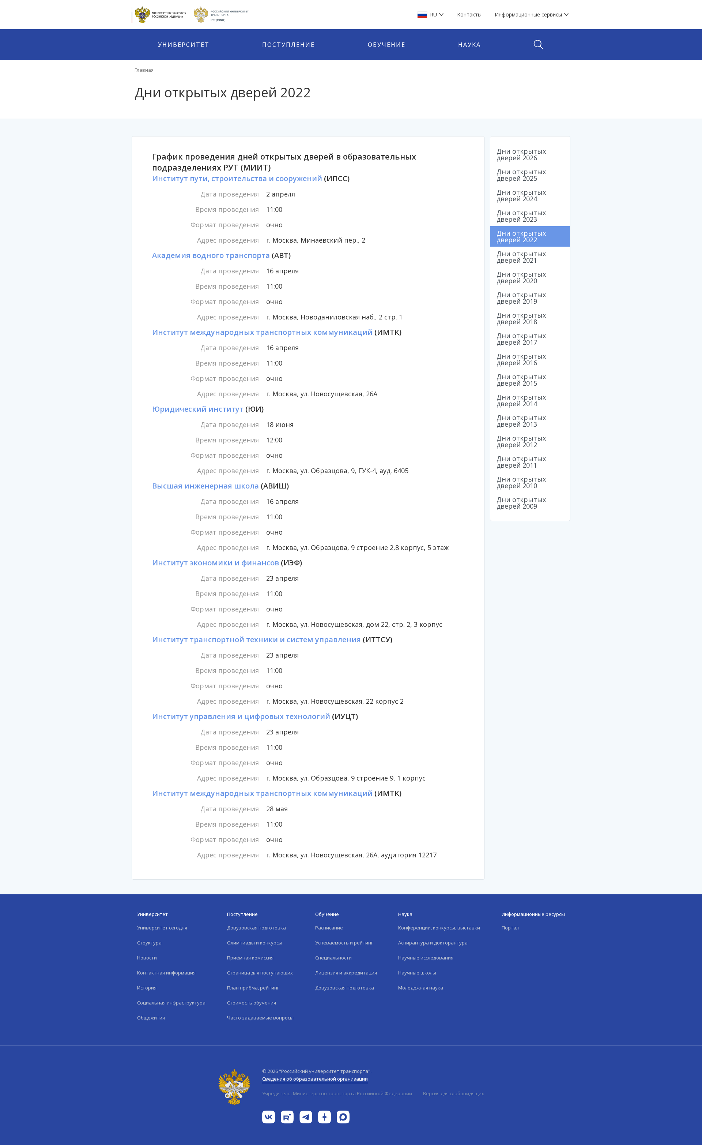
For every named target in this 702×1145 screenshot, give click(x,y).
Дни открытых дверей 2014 (521, 400)
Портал (510, 927)
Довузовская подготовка (256, 927)
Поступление (288, 45)
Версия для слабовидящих (453, 1093)
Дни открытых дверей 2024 (521, 195)
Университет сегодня (162, 927)
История (146, 987)
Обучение (386, 45)
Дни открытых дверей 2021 (521, 257)
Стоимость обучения (251, 1002)
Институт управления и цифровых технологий (241, 716)
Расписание (329, 927)
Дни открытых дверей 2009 (521, 502)
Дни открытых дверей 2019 (521, 298)
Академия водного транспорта (211, 255)
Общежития (151, 1017)
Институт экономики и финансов (215, 563)
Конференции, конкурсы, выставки (439, 927)
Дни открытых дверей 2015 (521, 380)
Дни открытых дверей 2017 (521, 339)
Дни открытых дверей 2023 (521, 216)
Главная (144, 70)
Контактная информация (166, 972)
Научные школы (417, 972)
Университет (184, 45)
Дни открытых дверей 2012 (521, 441)
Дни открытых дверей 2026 (521, 154)
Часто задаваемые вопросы (260, 1017)
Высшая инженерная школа (205, 486)
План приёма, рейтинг (253, 987)
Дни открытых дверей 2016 (521, 359)
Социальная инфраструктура (171, 1002)
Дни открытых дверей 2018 (521, 318)
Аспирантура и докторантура (433, 942)
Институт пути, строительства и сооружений (237, 178)
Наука (469, 45)
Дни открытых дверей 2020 (521, 277)
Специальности (333, 957)
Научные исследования (425, 957)
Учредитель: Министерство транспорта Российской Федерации (337, 1093)
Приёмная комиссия (250, 957)
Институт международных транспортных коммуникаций (262, 332)
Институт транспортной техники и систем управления (256, 639)
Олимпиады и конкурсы (254, 942)
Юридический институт (198, 409)
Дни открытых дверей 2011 (521, 461)
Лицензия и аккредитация (346, 972)
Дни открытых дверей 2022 (521, 236)
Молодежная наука (420, 987)
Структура (149, 942)
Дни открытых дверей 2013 (521, 421)
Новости (147, 957)
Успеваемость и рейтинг (344, 942)
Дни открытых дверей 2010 (521, 482)
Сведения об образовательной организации (315, 1078)
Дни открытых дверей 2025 (521, 175)
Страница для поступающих (260, 972)
